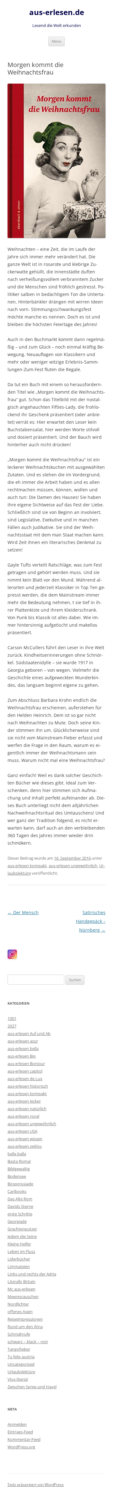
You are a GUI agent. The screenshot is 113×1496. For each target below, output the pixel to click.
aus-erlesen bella (23, 1048)
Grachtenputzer (22, 1229)
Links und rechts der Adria (32, 1274)
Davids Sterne (20, 1206)
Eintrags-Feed (20, 1432)
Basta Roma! (19, 1161)
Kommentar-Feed (24, 1439)
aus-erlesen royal (23, 1116)
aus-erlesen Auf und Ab (29, 1033)
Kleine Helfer (19, 1244)
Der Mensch (23, 912)
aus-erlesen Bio (22, 1056)
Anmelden (17, 1424)
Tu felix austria (21, 1356)
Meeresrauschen (23, 1296)
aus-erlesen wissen (25, 1138)
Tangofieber (19, 1349)
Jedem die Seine (22, 1236)
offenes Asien (20, 1311)
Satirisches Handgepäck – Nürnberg (90, 921)
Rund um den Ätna (25, 1326)
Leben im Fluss (21, 1251)
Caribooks (17, 1191)
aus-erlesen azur (23, 1041)
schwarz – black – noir (28, 1341)
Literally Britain (21, 1281)
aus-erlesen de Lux (25, 1078)
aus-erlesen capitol (25, 1071)
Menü (56, 41)
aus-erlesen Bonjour (26, 1063)
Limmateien (19, 1266)
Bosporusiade (20, 1184)
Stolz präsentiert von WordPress (36, 1484)
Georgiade (17, 1221)
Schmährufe (19, 1334)
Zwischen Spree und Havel (32, 1387)
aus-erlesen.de (56, 12)
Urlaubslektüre (21, 1371)
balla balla (17, 1154)
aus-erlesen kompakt (27, 865)
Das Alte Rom (20, 1199)
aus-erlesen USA (22, 1131)
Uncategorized (21, 1364)
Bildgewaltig (19, 1169)
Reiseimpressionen (25, 1319)
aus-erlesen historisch (28, 1086)
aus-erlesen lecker (24, 1101)
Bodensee (17, 1176)
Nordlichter (18, 1304)
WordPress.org (21, 1447)
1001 (12, 1018)
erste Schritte (20, 1214)
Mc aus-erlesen (21, 1289)
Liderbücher (19, 1259)
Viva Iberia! (18, 1379)
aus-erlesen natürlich (27, 1108)
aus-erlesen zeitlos (25, 1146)
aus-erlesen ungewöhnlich (73, 865)
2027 (12, 1026)
